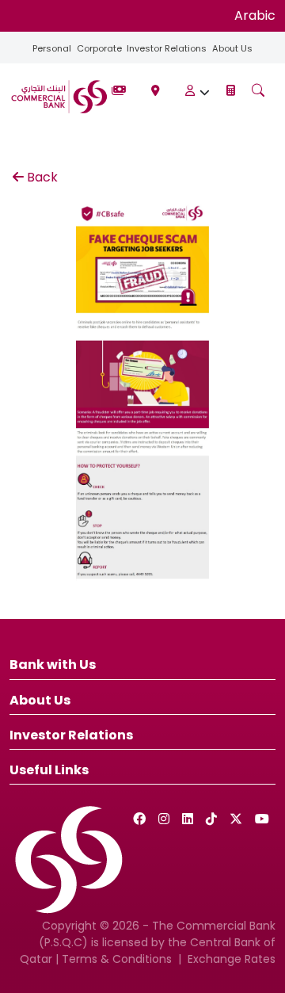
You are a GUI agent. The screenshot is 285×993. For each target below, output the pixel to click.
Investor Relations (167, 48)
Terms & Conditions (117, 959)
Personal (51, 48)
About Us (232, 48)
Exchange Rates (232, 959)
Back (42, 177)
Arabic (255, 15)
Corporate (99, 48)
